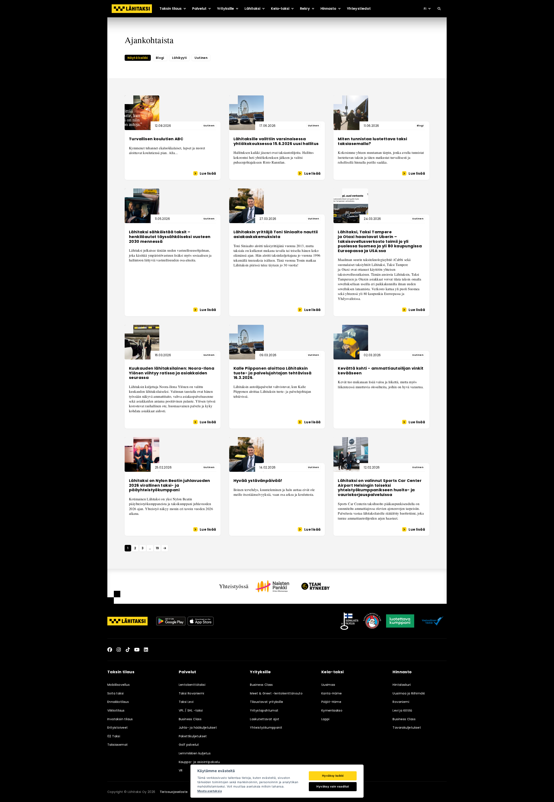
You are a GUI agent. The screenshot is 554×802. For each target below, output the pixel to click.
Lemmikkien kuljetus (195, 753)
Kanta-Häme (331, 693)
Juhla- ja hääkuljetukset (198, 727)
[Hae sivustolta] (439, 8)
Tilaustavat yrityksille (266, 702)
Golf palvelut (189, 744)
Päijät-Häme (331, 702)
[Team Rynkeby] (315, 586)
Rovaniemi (401, 702)
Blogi (160, 58)
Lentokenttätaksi (192, 685)
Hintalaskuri (402, 685)
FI (425, 8)
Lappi (325, 719)
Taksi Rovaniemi (191, 693)
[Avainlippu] (349, 621)
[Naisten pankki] (272, 586)
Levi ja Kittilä (402, 710)
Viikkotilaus (116, 710)
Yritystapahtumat (264, 710)
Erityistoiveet (117, 727)
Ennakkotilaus (118, 702)
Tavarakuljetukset (407, 727)
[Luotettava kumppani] (400, 621)
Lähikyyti (179, 58)
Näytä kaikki (137, 58)
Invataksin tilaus (120, 719)
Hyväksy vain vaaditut (332, 786)
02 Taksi (113, 736)
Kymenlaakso (331, 710)
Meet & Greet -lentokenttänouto (276, 693)
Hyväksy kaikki (333, 775)
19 (157, 548)
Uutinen (201, 58)
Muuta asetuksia (209, 791)
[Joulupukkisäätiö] (372, 621)
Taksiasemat (117, 744)
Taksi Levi (186, 702)
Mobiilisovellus (118, 685)
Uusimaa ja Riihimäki (409, 693)
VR (181, 770)
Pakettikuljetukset (193, 736)
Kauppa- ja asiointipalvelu (199, 762)
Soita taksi (115, 693)
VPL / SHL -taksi (191, 710)
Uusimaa (328, 685)
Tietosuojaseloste (174, 791)
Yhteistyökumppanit (266, 727)
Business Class (190, 719)
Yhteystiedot (359, 8)
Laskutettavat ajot (264, 719)
